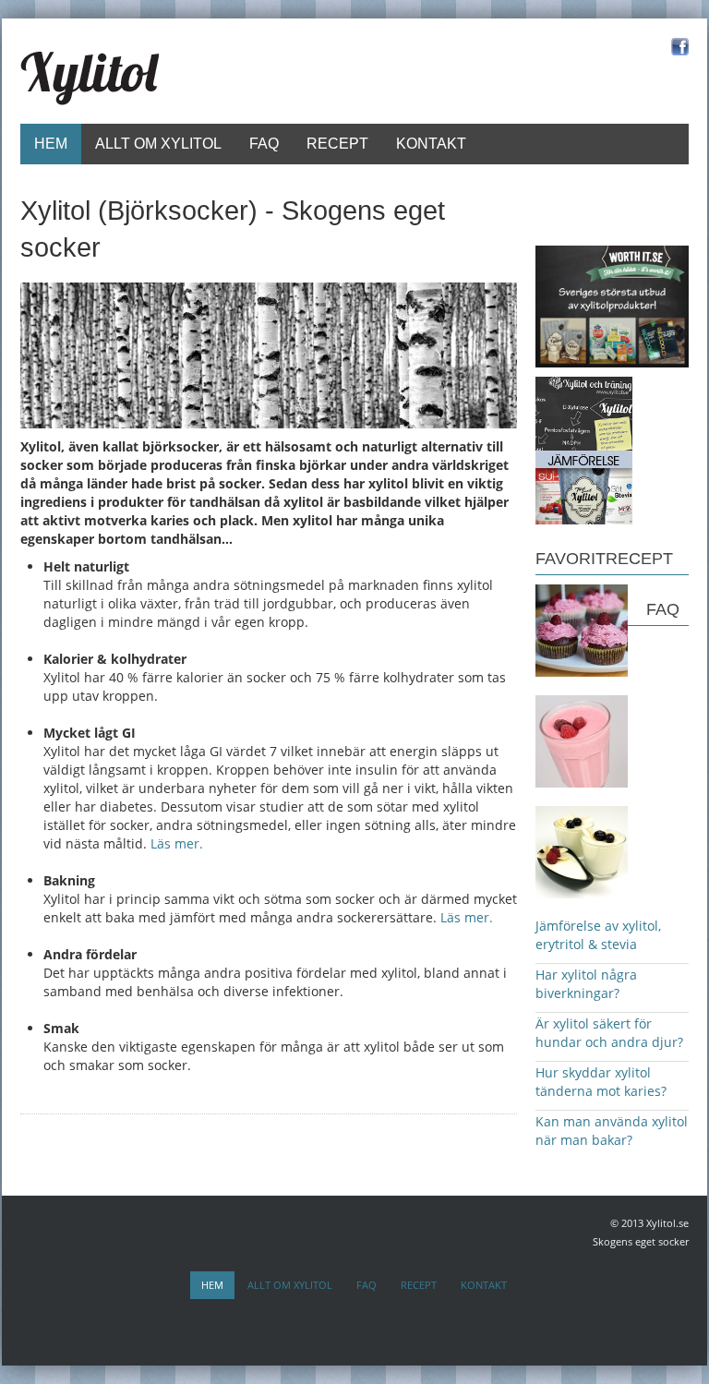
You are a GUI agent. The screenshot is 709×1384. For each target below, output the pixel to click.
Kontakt (431, 143)
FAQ (264, 143)
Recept (337, 143)
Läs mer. (176, 843)
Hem (50, 143)
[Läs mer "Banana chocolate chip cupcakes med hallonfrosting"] (581, 629)
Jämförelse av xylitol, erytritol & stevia (598, 935)
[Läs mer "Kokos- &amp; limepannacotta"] (581, 851)
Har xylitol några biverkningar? (586, 984)
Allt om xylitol (158, 143)
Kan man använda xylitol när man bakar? (611, 1131)
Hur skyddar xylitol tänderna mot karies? (601, 1082)
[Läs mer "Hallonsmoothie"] (581, 740)
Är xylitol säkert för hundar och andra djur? (609, 1033)
